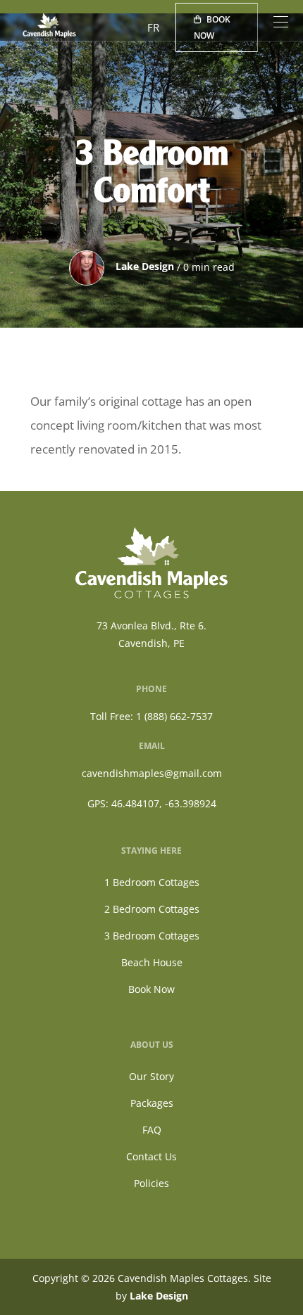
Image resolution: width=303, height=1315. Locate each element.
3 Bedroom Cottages (151, 935)
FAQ (151, 1129)
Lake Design (159, 1295)
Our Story (151, 1076)
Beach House (152, 962)
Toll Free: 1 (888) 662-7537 (151, 716)
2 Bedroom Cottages (151, 909)
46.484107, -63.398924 (163, 803)
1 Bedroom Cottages (151, 882)
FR (153, 27)
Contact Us (151, 1156)
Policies (151, 1183)
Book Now (212, 27)
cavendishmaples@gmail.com (152, 773)
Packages (151, 1103)
